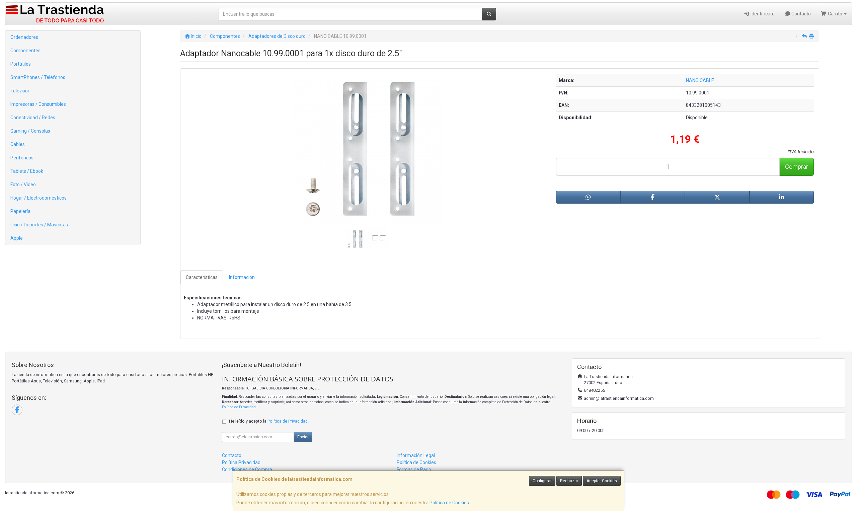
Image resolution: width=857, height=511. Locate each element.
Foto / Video (23, 184)
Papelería (20, 211)
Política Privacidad (241, 462)
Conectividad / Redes (32, 117)
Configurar (542, 481)
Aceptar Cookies (602, 481)
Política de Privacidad (239, 407)
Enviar (303, 437)
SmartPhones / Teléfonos (37, 77)
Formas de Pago (414, 469)
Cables (17, 144)
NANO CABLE (700, 80)
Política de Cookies (449, 502)
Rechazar (569, 481)
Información (242, 277)
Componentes (25, 50)
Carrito (835, 13)
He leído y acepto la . (269, 421)
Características (202, 277)
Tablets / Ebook (26, 171)
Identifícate (762, 13)
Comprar (796, 166)
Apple (16, 238)
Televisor (19, 90)
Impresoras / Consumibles (38, 104)
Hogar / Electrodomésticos (38, 198)
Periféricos (21, 157)
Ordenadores (24, 37)
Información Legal (416, 455)
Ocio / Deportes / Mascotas (39, 224)
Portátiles (20, 64)
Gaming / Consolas (30, 131)
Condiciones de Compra (247, 469)
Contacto (800, 13)
